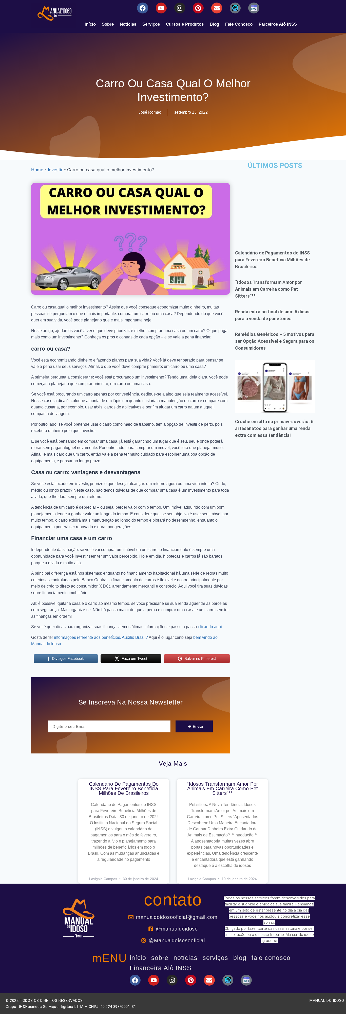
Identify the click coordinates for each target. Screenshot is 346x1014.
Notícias (128, 24)
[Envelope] (216, 8)
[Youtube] (161, 8)
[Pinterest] (198, 8)
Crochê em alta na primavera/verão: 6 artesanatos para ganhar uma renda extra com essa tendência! (274, 428)
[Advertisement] (275, 206)
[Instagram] (179, 8)
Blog (214, 24)
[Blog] (235, 8)
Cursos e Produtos (185, 24)
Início (90, 24)
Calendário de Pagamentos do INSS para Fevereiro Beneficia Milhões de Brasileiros (272, 259)
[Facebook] (142, 8)
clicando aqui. (210, 627)
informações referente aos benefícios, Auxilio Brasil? (100, 637)
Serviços (151, 24)
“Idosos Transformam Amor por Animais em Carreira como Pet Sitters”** (268, 289)
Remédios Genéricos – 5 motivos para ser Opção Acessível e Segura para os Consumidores (274, 341)
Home (37, 169)
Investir (55, 169)
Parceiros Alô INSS (278, 24)
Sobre (108, 24)
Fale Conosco (239, 24)
